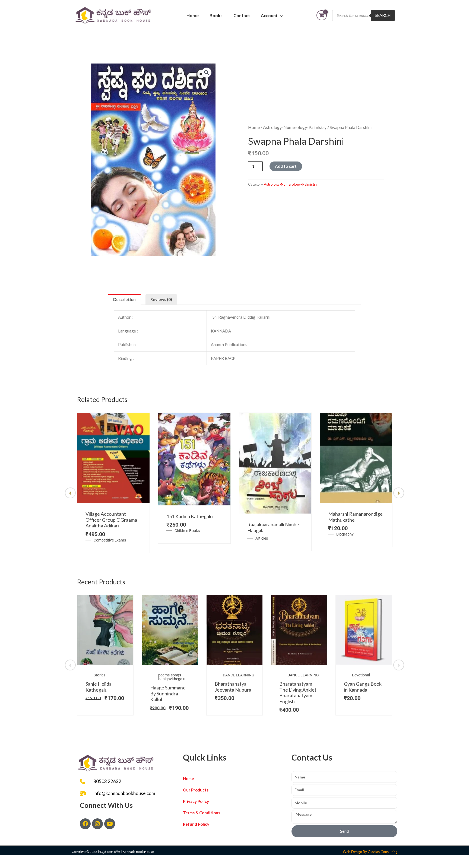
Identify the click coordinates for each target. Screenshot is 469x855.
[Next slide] (398, 492)
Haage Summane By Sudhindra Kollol (168, 693)
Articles (261, 538)
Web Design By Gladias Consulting (370, 852)
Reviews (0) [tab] (161, 299)
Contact (241, 15)
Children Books (187, 531)
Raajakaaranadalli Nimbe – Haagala (274, 527)
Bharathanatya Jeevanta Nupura (233, 687)
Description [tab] (124, 299)
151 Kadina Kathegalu (189, 516)
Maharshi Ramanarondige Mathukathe (355, 517)
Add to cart (286, 166)
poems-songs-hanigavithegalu (171, 677)
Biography (345, 534)
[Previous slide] (70, 492)
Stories (99, 675)
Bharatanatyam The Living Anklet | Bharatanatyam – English (299, 692)
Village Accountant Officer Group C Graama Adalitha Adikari (111, 519)
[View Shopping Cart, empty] (321, 15)
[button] (206, 72)
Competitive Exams (110, 540)
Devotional (361, 675)
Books (216, 15)
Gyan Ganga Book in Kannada (363, 687)
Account (269, 15)
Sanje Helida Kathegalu (98, 687)
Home (192, 15)
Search (383, 15)
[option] (113, 483)
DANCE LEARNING (238, 675)
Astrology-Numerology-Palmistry (295, 127)
